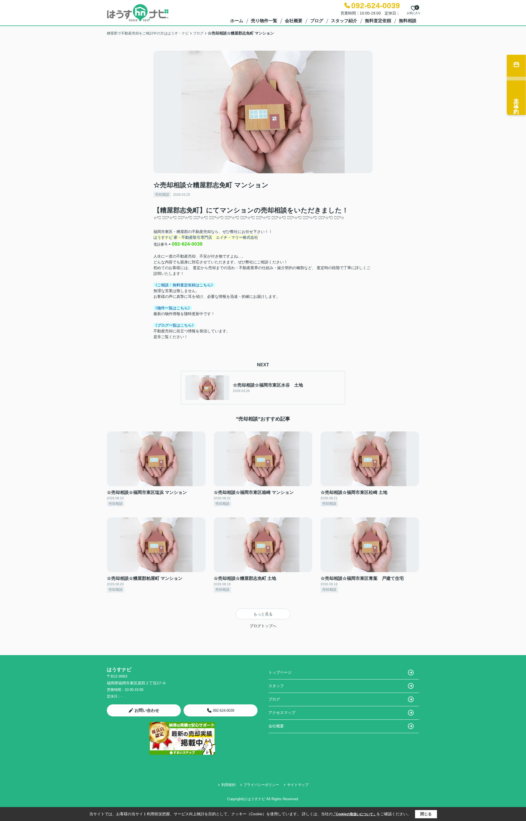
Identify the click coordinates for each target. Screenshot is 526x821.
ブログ (316, 20)
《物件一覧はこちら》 (172, 308)
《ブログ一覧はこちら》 (174, 325)
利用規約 (228, 785)
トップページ (279, 672)
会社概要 (293, 20)
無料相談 (407, 20)
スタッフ (276, 686)
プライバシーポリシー (261, 785)
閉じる (426, 814)
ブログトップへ (263, 626)
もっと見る (263, 614)
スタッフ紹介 (344, 20)
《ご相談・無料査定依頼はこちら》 (184, 285)
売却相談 (162, 194)
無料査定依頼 (378, 20)
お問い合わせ (147, 710)
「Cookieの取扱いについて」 (354, 814)
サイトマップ (297, 785)
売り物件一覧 (264, 20)
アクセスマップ (281, 712)
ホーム (236, 20)
